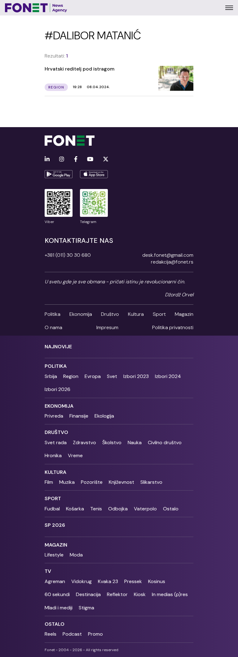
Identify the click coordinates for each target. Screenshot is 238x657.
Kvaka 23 (108, 581)
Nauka (135, 442)
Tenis (96, 508)
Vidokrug (81, 581)
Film (49, 482)
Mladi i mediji (59, 607)
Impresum (107, 327)
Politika (52, 314)
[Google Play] (59, 174)
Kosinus (156, 581)
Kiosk (140, 594)
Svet (112, 376)
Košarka (75, 508)
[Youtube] (90, 159)
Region (70, 376)
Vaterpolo (145, 508)
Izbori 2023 (136, 376)
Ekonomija (80, 314)
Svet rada (56, 442)
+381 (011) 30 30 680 (68, 255)
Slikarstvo (151, 482)
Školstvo (111, 442)
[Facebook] (75, 159)
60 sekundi (57, 594)
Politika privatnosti (172, 327)
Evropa (93, 376)
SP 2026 (55, 525)
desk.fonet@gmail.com (167, 255)
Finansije (78, 416)
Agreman (55, 581)
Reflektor (117, 594)
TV (48, 571)
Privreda (54, 416)
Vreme (75, 455)
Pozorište (92, 482)
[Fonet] (36, 7)
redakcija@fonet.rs (172, 262)
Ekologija (104, 416)
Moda (76, 555)
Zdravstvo (84, 442)
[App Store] (94, 174)
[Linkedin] (47, 159)
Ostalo (170, 508)
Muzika (67, 482)
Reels (50, 634)
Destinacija (88, 594)
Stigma (86, 607)
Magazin (184, 314)
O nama (53, 327)
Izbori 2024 (168, 376)
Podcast (72, 634)
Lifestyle (54, 555)
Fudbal (52, 508)
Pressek (133, 581)
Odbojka (118, 508)
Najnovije (58, 346)
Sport (159, 314)
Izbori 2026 (57, 389)
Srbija (51, 376)
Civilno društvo (165, 442)
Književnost (121, 482)
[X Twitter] (105, 159)
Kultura (136, 314)
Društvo (110, 314)
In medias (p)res (170, 594)
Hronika (53, 455)
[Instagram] (61, 159)
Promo (95, 634)
